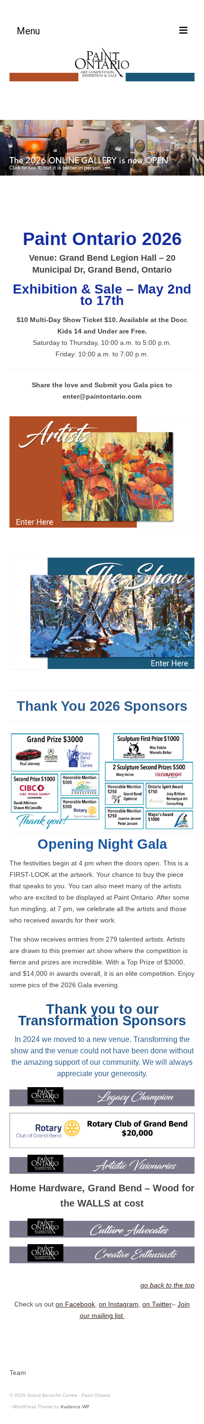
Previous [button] (13, 148)
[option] (102, 147)
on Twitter (157, 1304)
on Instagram (119, 1304)
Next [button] (191, 148)
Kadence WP (75, 1406)
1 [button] (96, 202)
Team (17, 1372)
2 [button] (107, 202)
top (11, 223)
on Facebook (75, 1304)
